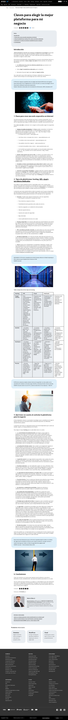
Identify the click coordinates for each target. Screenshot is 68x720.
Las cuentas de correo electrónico (25, 491)
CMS (9, 4)
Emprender (19, 4)
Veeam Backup (8, 692)
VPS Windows (8, 697)
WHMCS (7, 688)
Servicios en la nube (46, 4)
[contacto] (64, 1)
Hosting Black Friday (33, 673)
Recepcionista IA (52, 668)
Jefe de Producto (30, 600)
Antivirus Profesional (33, 669)
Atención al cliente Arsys (54, 695)
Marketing (26, 4)
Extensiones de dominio (10, 666)
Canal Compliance (53, 702)
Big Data (5, 4)
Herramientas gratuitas (54, 666)
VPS (40, 179)
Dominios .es (8, 668)
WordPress (23, 166)
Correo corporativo (33, 668)
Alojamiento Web (32, 656)
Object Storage (32, 687)
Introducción (16, 35)
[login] (66, 1)
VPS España (8, 693)
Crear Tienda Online (53, 659)
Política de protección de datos (56, 690)
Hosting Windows (32, 674)
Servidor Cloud (32, 681)
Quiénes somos (52, 681)
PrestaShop (51, 662)
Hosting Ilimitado (32, 661)
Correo (25, 1)
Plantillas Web (52, 669)
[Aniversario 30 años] (7, 1)
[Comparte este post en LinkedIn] (24, 27)
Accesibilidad (52, 685)
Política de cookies (53, 688)
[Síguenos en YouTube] (64, 709)
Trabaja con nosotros (53, 683)
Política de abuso (52, 692)
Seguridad (45, 1)
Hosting (32, 1)
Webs (29, 1)
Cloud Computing (32, 683)
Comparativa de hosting (34, 666)
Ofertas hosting (32, 664)
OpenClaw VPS (8, 700)
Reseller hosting (32, 662)
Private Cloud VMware (33, 692)
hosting (32, 170)
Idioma (31, 717)
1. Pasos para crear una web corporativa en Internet (25, 37)
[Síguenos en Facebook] (57, 709)
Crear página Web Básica (54, 656)
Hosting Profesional (33, 657)
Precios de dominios (9, 662)
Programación (32, 4)
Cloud (41, 1)
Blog (2, 4)
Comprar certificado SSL (10, 671)
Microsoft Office (31, 498)
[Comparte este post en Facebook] (22, 27)
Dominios (21, 1)
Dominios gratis (8, 659)
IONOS (57, 717)
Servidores (37, 1)
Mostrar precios (17, 717)
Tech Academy (52, 698)
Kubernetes (31, 685)
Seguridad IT (51, 693)
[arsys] (3, 1)
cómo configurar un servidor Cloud (24, 252)
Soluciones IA (15, 1)
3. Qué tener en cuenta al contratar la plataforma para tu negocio (28, 40)
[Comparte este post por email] (19, 27)
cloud (45, 179)
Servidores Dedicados (10, 685)
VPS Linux (7, 695)
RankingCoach (52, 671)
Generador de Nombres (10, 657)
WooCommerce (52, 664)
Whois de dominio (9, 664)
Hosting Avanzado (33, 659)
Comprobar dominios (10, 661)
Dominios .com (8, 669)
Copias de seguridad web (34, 671)
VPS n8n (7, 698)
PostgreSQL (31, 693)
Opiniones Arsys (52, 700)
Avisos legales (52, 687)
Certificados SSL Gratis (10, 673)
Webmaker (31, 166)
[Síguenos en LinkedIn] (61, 709)
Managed (50, 1)
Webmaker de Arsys (20, 438)
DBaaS (30, 688)
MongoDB (31, 695)
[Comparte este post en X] (25, 27)
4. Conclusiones (17, 42)
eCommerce (13, 4)
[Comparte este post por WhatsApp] (27, 27)
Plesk (6, 687)
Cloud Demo (31, 690)
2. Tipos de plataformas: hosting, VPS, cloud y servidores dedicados (28, 38)
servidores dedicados (22, 181)
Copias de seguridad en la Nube (12, 690)
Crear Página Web (53, 657)
